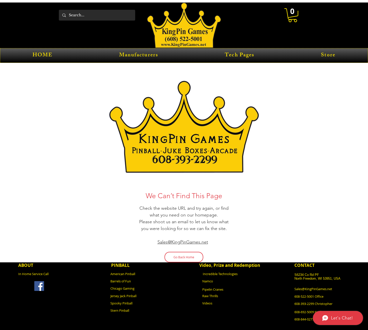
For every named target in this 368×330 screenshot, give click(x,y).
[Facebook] (39, 286)
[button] (292, 15)
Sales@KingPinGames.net (182, 242)
